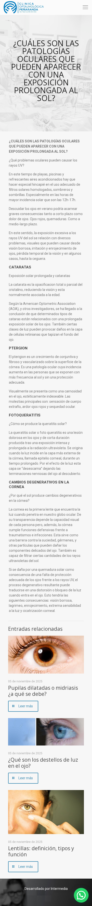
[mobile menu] (85, 7)
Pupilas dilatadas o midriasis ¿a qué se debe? (43, 690)
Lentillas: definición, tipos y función (41, 851)
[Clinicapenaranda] (24, 7)
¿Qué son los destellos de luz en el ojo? (43, 762)
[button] (81, 895)
